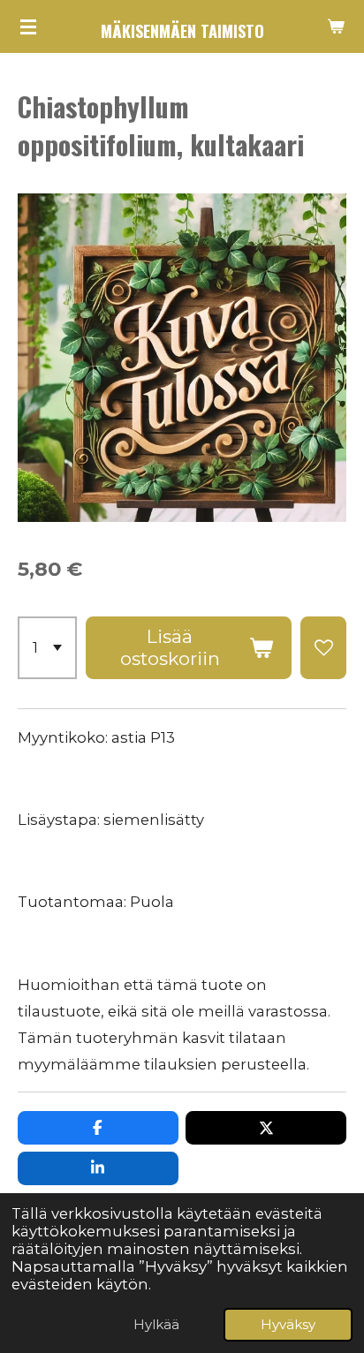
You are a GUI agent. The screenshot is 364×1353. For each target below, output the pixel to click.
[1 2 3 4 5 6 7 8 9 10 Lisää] (47, 647)
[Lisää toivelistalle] (323, 647)
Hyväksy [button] (288, 1324)
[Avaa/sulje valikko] (28, 26)
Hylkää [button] (156, 1324)
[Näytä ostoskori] (335, 26)
